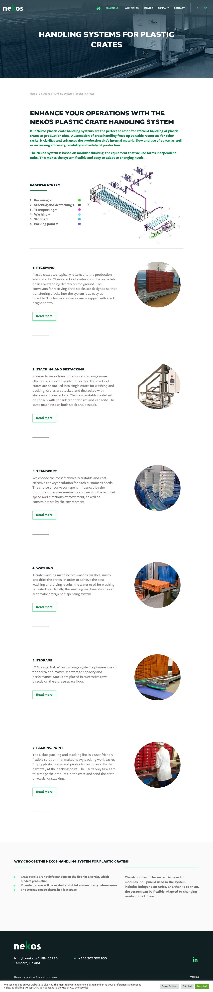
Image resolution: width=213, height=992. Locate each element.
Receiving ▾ (42, 200)
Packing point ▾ (46, 224)
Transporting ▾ (45, 210)
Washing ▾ (42, 214)
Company (163, 8)
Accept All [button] (202, 986)
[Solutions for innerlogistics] (13, 8)
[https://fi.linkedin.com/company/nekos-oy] (194, 960)
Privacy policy (24, 977)
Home (96, 7)
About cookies (46, 977)
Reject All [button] (187, 986)
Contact (179, 8)
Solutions (112, 8)
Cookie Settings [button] (169, 986)
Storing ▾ (41, 219)
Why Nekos (132, 8)
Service (148, 8)
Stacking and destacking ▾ (54, 205)
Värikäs (194, 977)
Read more (44, 316)
